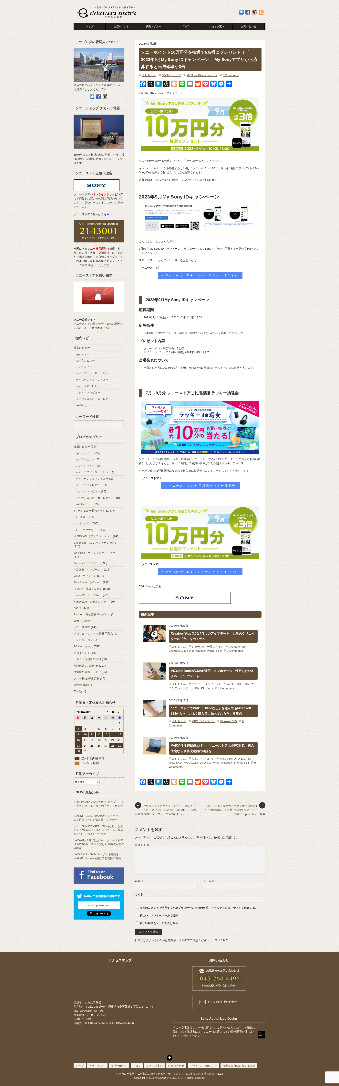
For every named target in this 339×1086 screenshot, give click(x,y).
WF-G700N (234, 683)
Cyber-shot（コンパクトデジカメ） (96, 542)
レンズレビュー (85, 366)
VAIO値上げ (228, 762)
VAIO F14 (243, 762)
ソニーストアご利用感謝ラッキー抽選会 (202, 485)
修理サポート (119, 1065)
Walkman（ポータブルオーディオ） (96, 552)
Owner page (81, 684)
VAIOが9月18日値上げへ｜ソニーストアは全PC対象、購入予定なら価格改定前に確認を (212, 748)
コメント (142, 844)
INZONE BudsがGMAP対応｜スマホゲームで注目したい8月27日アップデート (212, 673)
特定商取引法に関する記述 (238, 1065)
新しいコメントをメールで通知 (159, 915)
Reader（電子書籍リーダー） (92, 614)
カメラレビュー (85, 360)
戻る (158, 586)
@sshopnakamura (98, 905)
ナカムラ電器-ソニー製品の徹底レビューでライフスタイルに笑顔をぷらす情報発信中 (168, 1073)
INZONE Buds (204, 688)
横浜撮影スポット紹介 (87, 671)
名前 (139, 881)
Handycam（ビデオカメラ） (91, 601)
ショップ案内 (216, 26)
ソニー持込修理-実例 (86, 678)
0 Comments (231, 75)
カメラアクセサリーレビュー (93, 373)
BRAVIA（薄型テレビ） (88, 588)
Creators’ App (237, 646)
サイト (139, 894)
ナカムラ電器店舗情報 (87, 659)
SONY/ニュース (171, 75)
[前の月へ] (106, 712)
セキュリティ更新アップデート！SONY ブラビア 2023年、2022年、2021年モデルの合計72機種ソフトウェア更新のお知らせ (165, 810)
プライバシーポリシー (203, 1065)
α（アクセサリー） (87, 529)
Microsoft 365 (228, 721)
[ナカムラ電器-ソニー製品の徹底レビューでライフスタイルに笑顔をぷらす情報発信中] (107, 18)
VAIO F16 (226, 758)
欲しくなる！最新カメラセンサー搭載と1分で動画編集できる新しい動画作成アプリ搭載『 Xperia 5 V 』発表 (235, 810)
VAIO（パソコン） (203, 721)
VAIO (216, 762)
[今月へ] (112, 712)
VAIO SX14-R (241, 758)
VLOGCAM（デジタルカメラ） (93, 536)
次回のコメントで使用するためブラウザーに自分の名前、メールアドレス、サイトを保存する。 (199, 907)
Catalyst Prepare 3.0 (209, 650)
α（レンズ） (83, 523)
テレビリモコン (83, 639)
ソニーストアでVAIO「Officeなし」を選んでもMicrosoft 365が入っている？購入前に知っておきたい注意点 (211, 711)
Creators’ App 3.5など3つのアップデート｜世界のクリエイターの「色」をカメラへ (213, 636)
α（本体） (82, 516)
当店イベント (121, 26)
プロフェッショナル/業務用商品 (93, 633)
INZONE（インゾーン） (206, 683)
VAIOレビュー (84, 405)
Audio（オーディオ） (87, 563)
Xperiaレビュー (85, 354)
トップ (89, 26)
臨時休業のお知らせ (86, 665)
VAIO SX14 (176, 762)
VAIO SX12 (191, 762)
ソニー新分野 (82, 627)
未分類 (78, 691)
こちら (105, 214)
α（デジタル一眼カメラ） (208, 646)
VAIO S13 (205, 762)
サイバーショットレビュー (92, 379)
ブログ (185, 26)
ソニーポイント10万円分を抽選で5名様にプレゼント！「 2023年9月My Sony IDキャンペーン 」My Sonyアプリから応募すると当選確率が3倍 (199, 59)
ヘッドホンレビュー (88, 392)
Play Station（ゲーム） (88, 582)
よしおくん (149, 75)
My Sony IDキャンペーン (202, 75)
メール (209, 881)
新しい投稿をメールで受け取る (159, 923)
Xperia (78, 607)
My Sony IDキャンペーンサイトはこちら (202, 275)
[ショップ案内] (99, 150)
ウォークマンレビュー (89, 386)
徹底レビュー (153, 26)
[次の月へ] (119, 712)
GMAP (246, 683)
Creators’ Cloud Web (182, 650)
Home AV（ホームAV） (88, 595)
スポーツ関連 (82, 620)
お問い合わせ (176, 1065)
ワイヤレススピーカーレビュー (95, 399)
